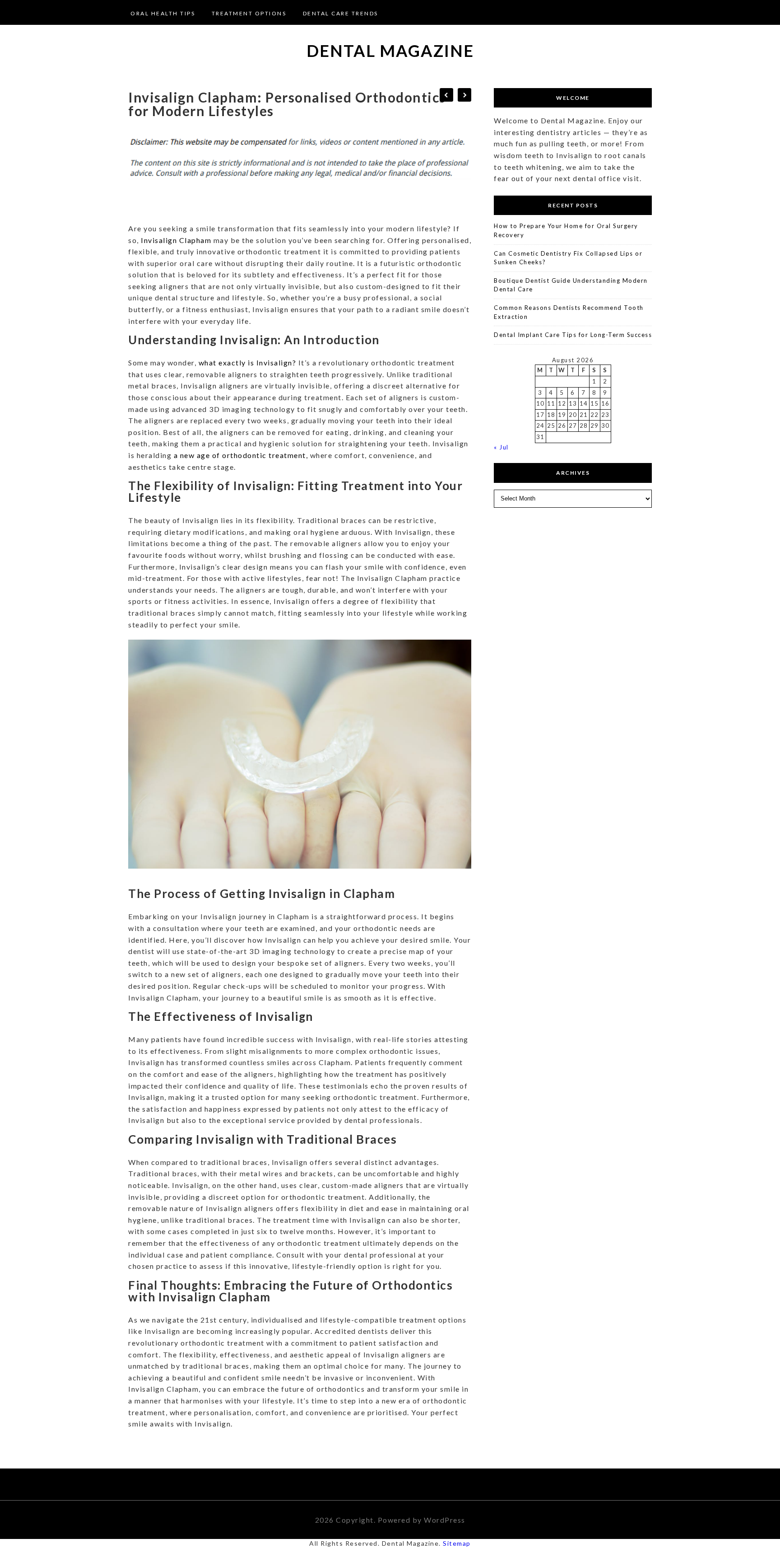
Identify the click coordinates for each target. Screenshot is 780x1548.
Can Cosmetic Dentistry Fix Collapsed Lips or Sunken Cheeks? (568, 258)
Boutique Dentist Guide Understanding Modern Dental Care (571, 285)
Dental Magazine (390, 51)
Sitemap (457, 1543)
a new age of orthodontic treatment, (241, 455)
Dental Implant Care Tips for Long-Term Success (573, 334)
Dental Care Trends (340, 13)
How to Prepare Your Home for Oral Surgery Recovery (566, 230)
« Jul (501, 447)
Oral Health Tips (162, 13)
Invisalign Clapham (176, 240)
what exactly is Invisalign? (248, 362)
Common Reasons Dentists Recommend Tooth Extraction (569, 312)
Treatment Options (249, 13)
